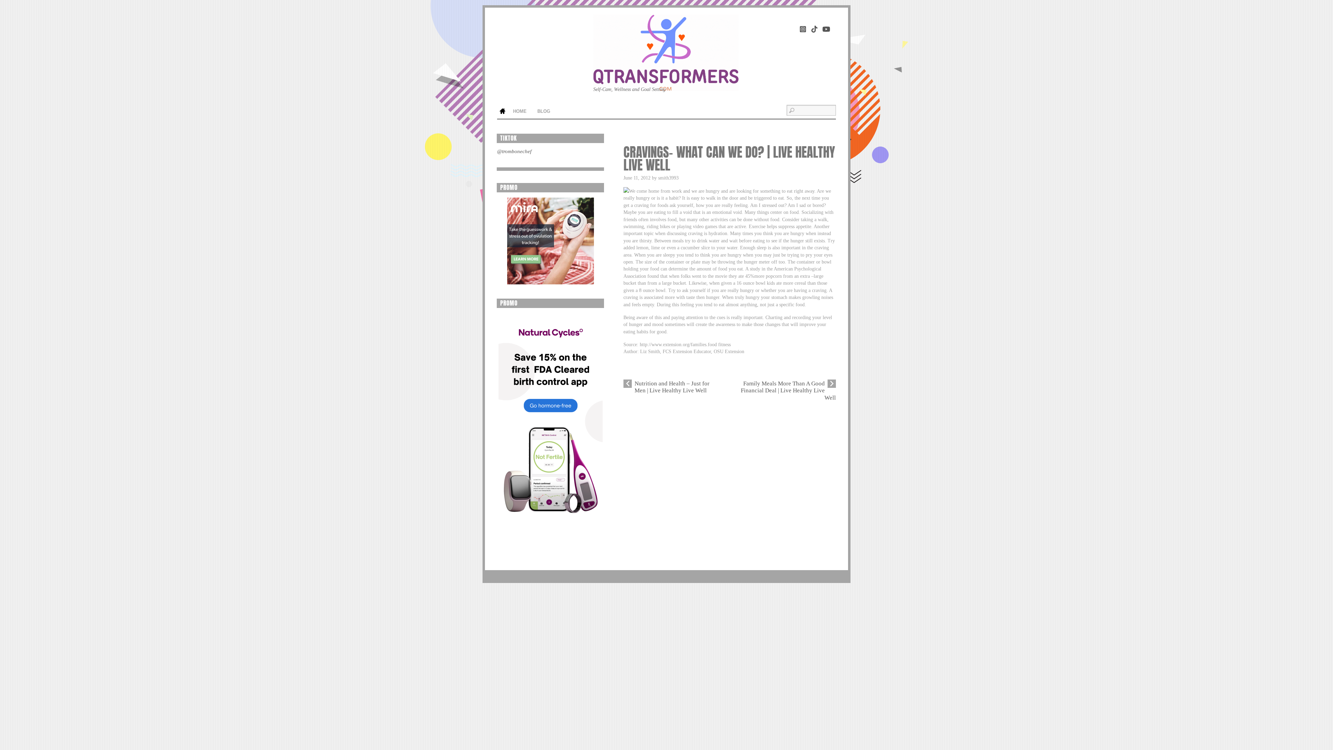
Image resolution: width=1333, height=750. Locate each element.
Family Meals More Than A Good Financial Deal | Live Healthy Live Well (788, 390)
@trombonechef (514, 151)
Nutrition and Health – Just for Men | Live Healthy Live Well (672, 387)
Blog (543, 111)
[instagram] (803, 28)
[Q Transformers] (666, 80)
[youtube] (826, 28)
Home (502, 111)
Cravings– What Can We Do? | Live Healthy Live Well (729, 159)
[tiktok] (814, 28)
